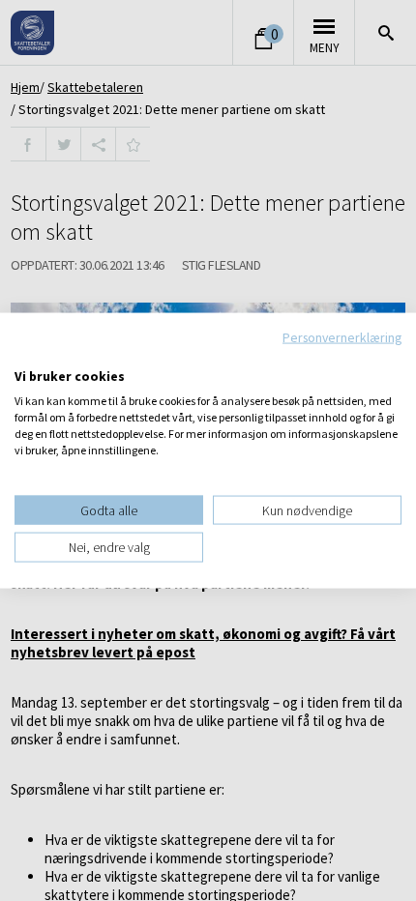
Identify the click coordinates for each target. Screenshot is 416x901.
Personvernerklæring (341, 337)
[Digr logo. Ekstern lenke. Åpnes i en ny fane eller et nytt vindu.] (28, 355)
